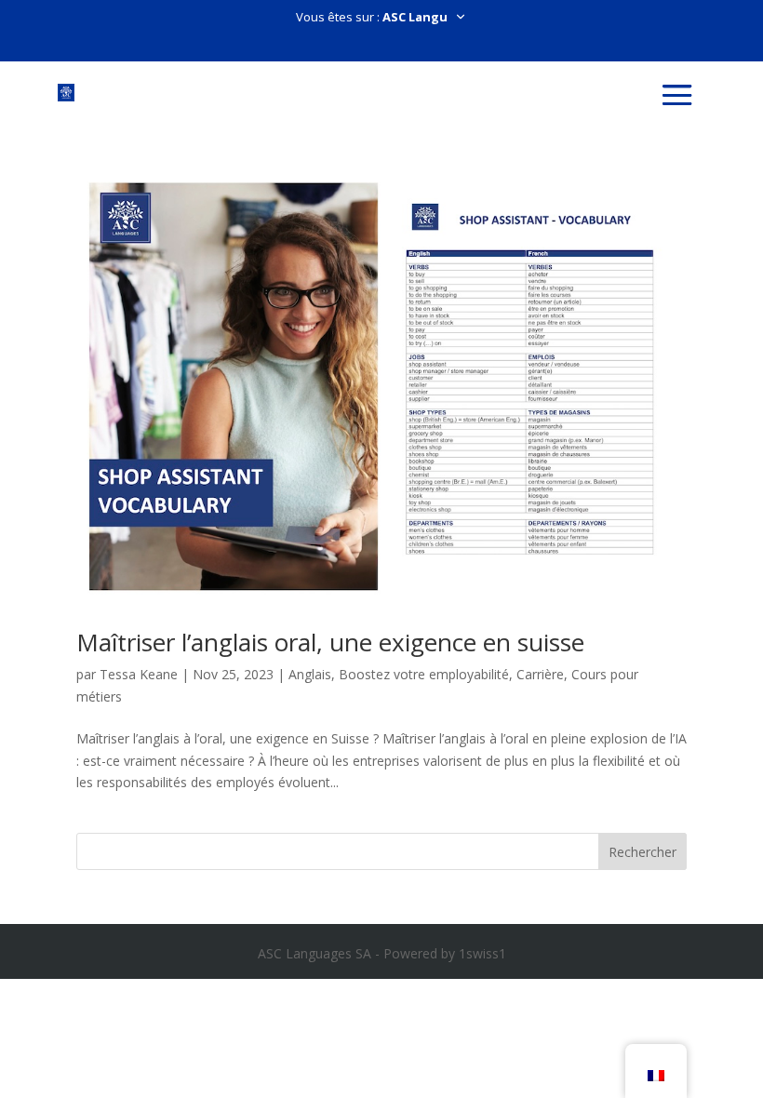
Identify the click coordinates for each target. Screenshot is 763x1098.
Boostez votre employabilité (424, 674)
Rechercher (642, 852)
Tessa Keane (139, 674)
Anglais (309, 674)
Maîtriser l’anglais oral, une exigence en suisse (330, 642)
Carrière (540, 674)
